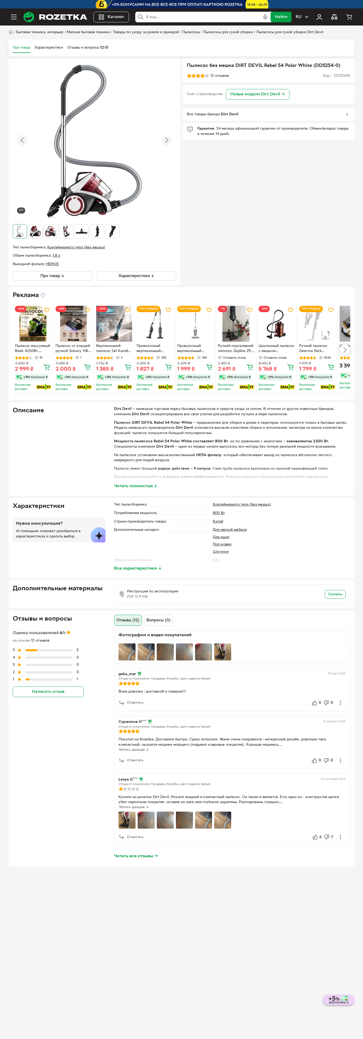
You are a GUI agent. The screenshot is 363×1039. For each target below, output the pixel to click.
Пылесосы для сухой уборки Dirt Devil (289, 32)
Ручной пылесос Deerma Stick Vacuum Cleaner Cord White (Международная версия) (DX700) (314, 349)
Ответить (135, 703)
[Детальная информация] (43, 295)
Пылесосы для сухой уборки (228, 32)
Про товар (21, 47)
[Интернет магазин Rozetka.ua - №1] (55, 17)
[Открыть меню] (14, 17)
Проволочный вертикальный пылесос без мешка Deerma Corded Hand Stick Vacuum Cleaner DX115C (154, 349)
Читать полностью (136, 486)
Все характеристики (138, 568)
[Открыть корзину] (349, 17)
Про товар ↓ (52, 276)
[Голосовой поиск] (265, 17)
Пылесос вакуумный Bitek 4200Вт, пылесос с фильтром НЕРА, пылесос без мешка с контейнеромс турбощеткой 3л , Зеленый (33, 349)
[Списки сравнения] (334, 17)
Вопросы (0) (158, 620)
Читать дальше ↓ (134, 750)
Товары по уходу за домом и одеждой (146, 32)
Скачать (335, 594)
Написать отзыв (48, 691)
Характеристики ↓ (136, 276)
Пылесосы (191, 32)
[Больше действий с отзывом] (340, 703)
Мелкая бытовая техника (88, 32)
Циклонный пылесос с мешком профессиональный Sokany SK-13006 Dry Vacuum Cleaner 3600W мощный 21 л (276, 349)
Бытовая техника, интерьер (39, 32)
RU (298, 17)
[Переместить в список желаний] (47, 310)
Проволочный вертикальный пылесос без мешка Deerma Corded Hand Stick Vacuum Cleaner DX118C (194, 349)
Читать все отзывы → (136, 856)
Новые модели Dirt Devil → (257, 94)
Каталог (116, 17)
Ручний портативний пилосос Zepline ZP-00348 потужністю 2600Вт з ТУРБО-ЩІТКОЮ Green (235, 349)
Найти (281, 17)
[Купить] (47, 367)
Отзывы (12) (128, 620)
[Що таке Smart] (43, 387)
